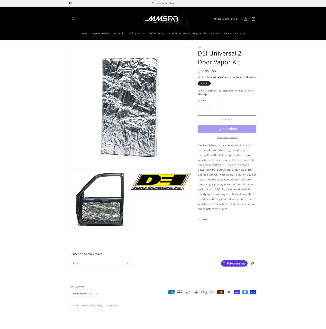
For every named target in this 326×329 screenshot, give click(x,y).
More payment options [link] (227, 137)
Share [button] (204, 219)
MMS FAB (80, 305)
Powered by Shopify (93, 305)
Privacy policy (112, 305)
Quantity (202, 100)
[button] (73, 19)
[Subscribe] (127, 263)
